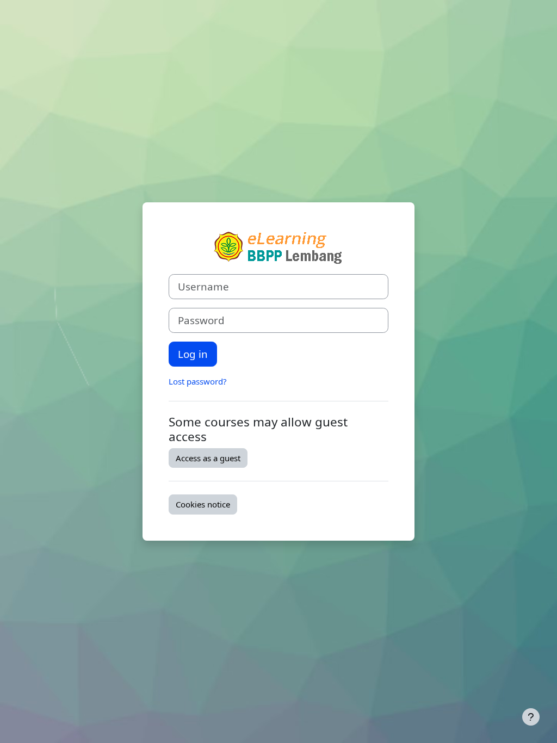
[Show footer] (531, 717)
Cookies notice (203, 504)
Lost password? (198, 381)
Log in (193, 354)
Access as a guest (208, 458)
